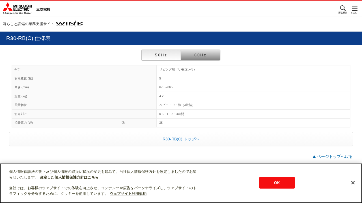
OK (276, 182)
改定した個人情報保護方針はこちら (69, 177)
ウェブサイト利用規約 (128, 193)
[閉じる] (353, 182)
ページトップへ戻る (335, 156)
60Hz (200, 55)
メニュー (355, 8)
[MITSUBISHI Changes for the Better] (25, 9)
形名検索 (343, 8)
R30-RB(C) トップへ (181, 139)
